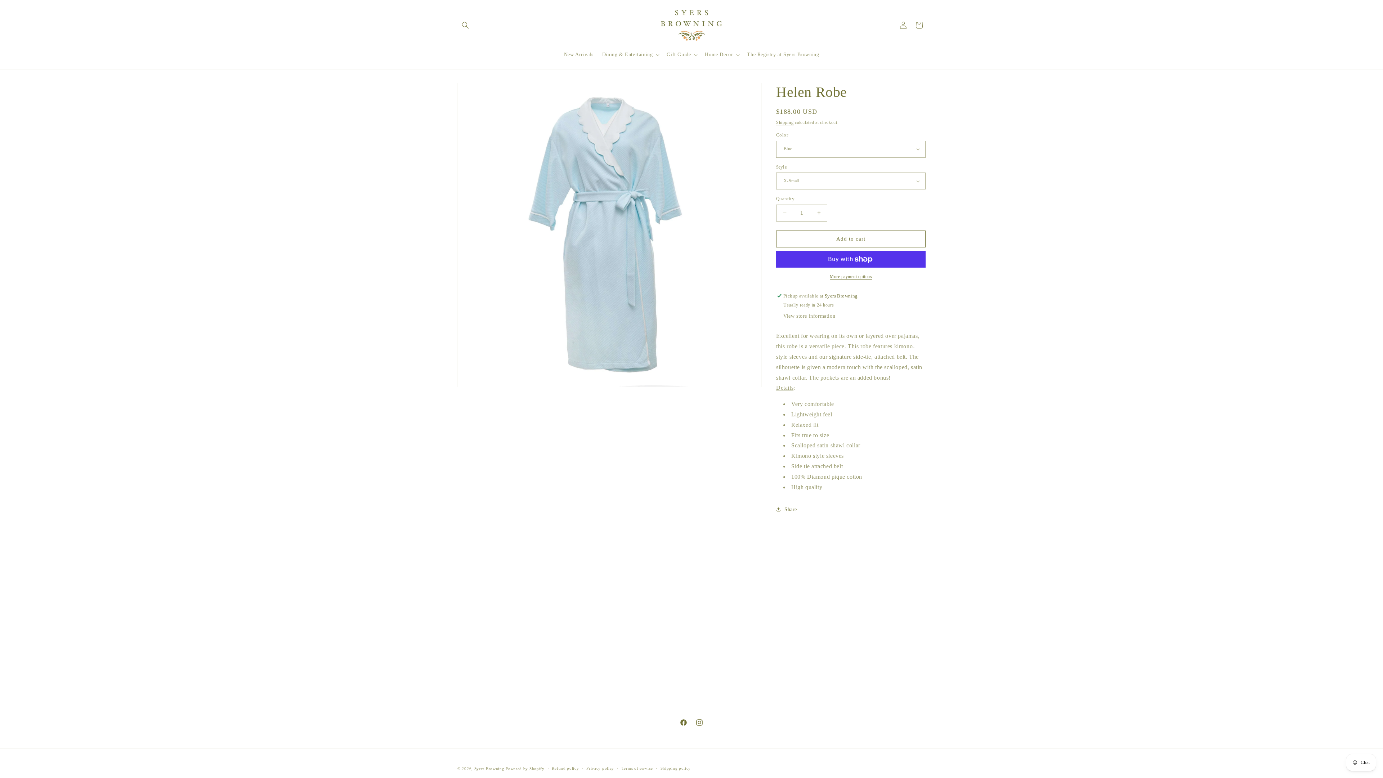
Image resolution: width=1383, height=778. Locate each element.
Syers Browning (489, 768)
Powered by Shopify (525, 768)
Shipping (785, 122)
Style (781, 167)
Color (782, 135)
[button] (465, 25)
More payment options (851, 276)
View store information (809, 316)
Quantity (785, 198)
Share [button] (790, 509)
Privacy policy (600, 768)
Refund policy (565, 768)
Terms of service (637, 768)
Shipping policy (676, 768)
